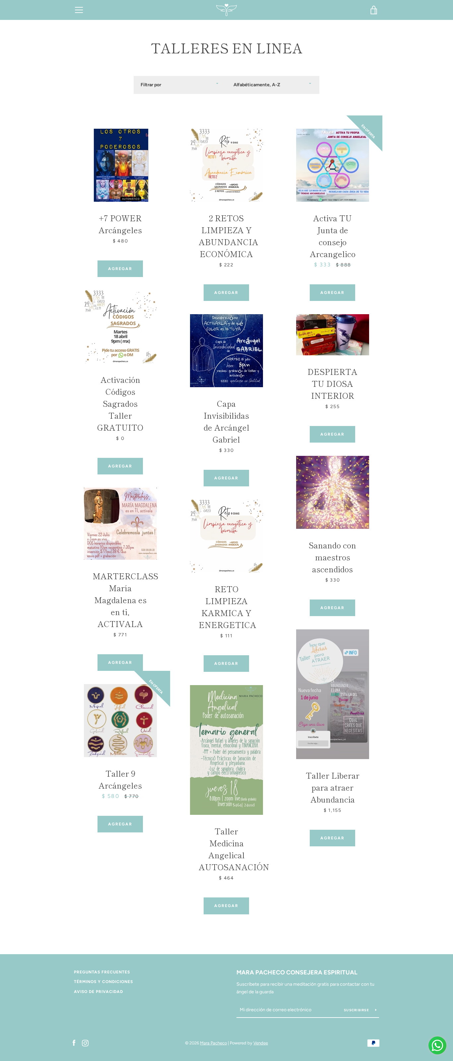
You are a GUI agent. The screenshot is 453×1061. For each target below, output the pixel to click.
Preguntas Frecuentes (102, 972)
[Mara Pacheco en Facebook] (74, 1042)
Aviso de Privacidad (98, 991)
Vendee (260, 1042)
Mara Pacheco (213, 1042)
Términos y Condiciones (103, 981)
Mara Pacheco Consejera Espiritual (296, 972)
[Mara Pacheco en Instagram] (85, 1042)
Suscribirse (357, 1010)
